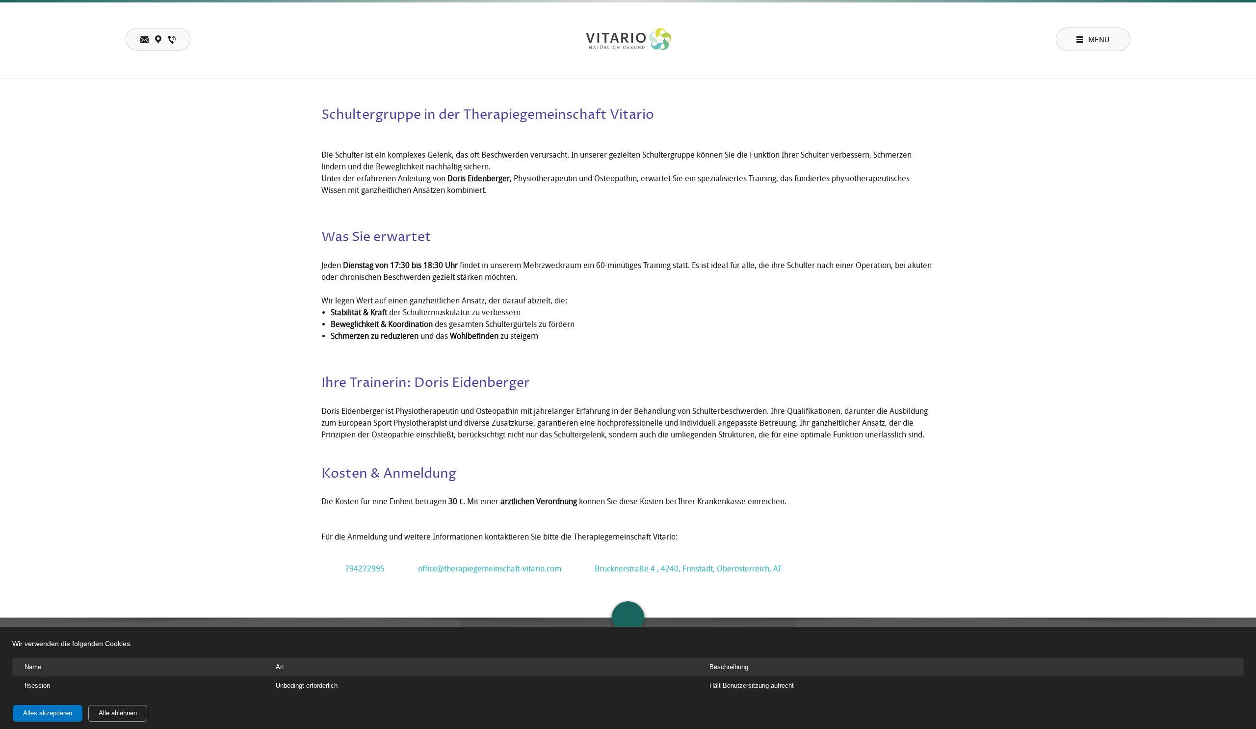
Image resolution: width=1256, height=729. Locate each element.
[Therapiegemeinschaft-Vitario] (628, 39)
